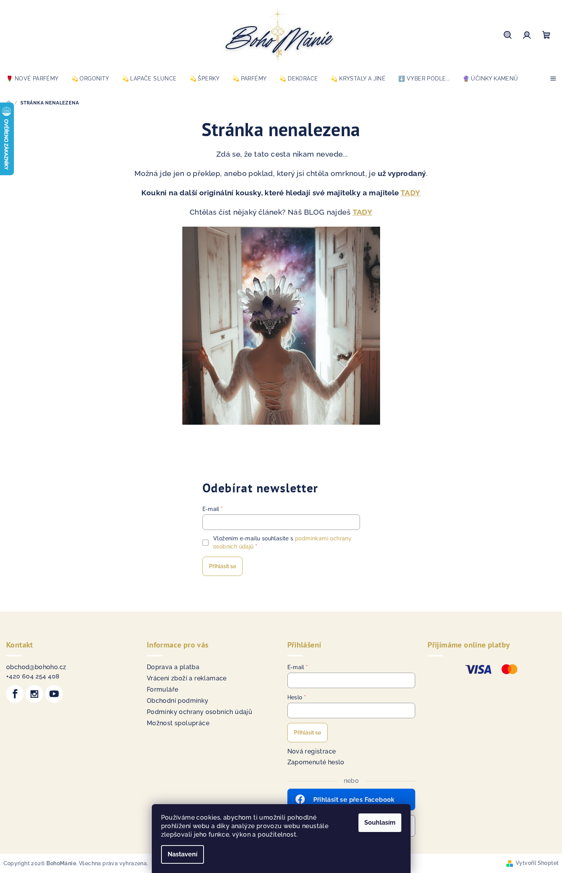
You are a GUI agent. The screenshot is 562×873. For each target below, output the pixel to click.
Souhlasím (380, 822)
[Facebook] (15, 694)
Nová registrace (311, 751)
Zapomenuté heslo (316, 762)
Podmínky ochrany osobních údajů (199, 712)
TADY (411, 192)
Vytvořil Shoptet (537, 863)
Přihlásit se (222, 566)
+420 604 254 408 (32, 676)
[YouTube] (54, 694)
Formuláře (162, 689)
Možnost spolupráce (178, 723)
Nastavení (182, 854)
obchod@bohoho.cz (36, 667)
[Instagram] (34, 694)
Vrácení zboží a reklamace (187, 678)
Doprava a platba (173, 667)
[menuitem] (32, 78)
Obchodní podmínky (178, 700)
